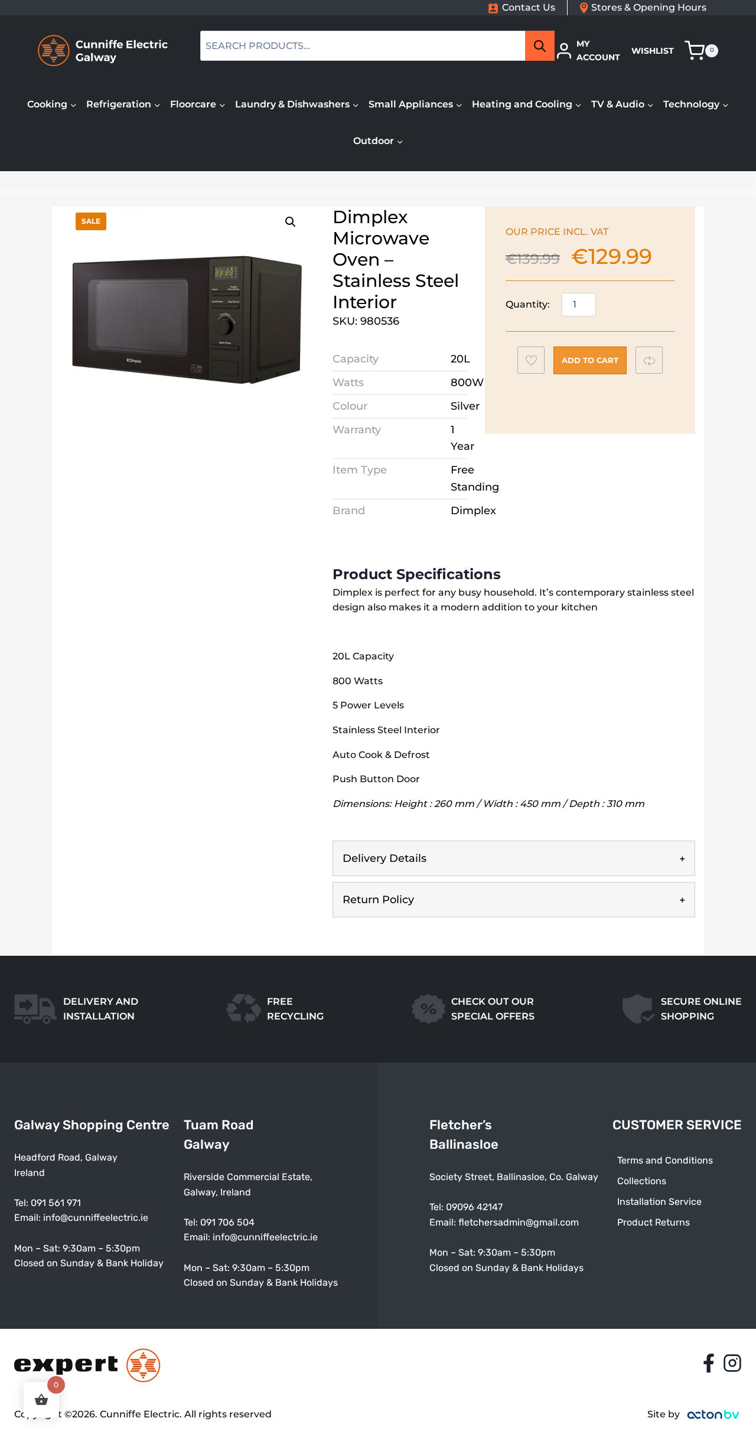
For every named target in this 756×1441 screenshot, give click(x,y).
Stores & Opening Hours (648, 7)
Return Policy (378, 899)
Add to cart (590, 360)
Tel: (192, 1222)
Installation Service (659, 1201)
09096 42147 (474, 1207)
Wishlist (652, 50)
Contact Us (528, 7)
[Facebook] (708, 1363)
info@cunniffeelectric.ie (95, 1217)
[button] (290, 222)
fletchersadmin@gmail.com (518, 1222)
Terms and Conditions (665, 1160)
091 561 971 (56, 1202)
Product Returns (653, 1222)
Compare (655, 360)
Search (543, 46)
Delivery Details (384, 858)
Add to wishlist (537, 363)
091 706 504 (227, 1222)
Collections (641, 1181)
